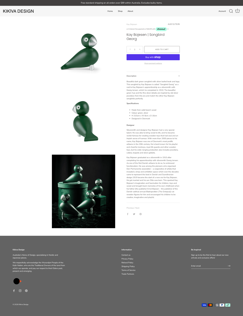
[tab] (153, 141)
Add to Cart (162, 49)
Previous (130, 208)
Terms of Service (128, 270)
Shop (120, 11)
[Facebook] (14, 290)
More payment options (153, 63)
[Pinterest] (26, 290)
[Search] (231, 11)
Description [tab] (131, 76)
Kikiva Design (23, 304)
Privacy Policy (127, 259)
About (130, 11)
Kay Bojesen (132, 24)
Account (222, 11)
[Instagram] (20, 290)
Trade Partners (128, 274)
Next (137, 208)
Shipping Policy (128, 266)
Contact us (126, 255)
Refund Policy (127, 262)
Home (110, 11)
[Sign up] (229, 266)
